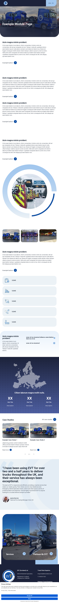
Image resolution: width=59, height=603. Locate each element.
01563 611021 (42, 576)
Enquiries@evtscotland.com (45, 573)
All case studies (47, 419)
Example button (7, 63)
